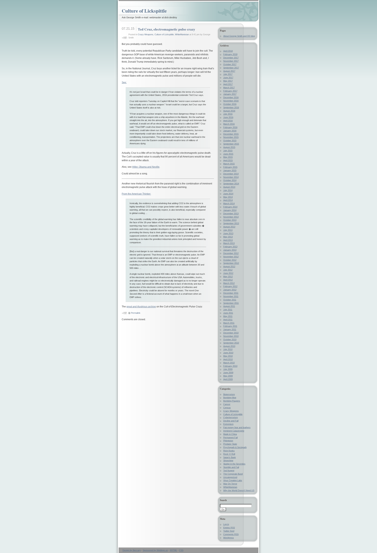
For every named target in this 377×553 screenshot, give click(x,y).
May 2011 (227, 316)
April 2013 (228, 240)
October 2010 (229, 339)
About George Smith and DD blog (239, 36)
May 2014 (228, 197)
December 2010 (231, 333)
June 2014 (228, 193)
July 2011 (227, 309)
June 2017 (228, 77)
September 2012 (231, 263)
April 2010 (228, 359)
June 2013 (228, 233)
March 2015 (229, 164)
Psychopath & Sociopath (235, 447)
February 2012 (230, 286)
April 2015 (228, 160)
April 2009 (228, 379)
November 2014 (231, 177)
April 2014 (228, 200)
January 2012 (229, 290)
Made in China (230, 434)
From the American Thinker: (136, 193)
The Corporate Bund (233, 474)
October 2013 (229, 220)
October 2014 (229, 180)
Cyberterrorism (230, 417)
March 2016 (229, 124)
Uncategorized (230, 477)
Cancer (226, 404)
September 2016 (231, 107)
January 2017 (229, 94)
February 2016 (230, 127)
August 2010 (229, 346)
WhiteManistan (182, 34)
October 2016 (229, 104)
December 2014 (231, 174)
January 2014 (229, 210)
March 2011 (228, 323)
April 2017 (228, 84)
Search (223, 500)
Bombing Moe (229, 397)
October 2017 (229, 64)
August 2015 (229, 147)
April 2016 (228, 120)
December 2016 (231, 97)
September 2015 (231, 144)
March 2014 (229, 203)
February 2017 (230, 91)
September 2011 (231, 303)
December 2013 (231, 213)
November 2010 (231, 336)
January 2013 (229, 250)
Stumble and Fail (231, 467)
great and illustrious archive (141, 306)
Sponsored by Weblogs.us (155, 550)
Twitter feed (228, 531)
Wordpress (228, 537)
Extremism (228, 424)
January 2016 (229, 130)
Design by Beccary (132, 550)
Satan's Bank (229, 457)
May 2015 (228, 157)
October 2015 (229, 140)
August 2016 (229, 111)
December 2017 (231, 57)
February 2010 (230, 366)
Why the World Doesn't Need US (238, 490)
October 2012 (229, 260)
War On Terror (230, 484)
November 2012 (231, 256)
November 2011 (230, 296)
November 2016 (231, 101)
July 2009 (227, 369)
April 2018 (228, 51)
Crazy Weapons (145, 34)
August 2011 (229, 306)
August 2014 (229, 187)
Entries (229, 527)
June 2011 (228, 313)
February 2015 (230, 167)
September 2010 (231, 343)
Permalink (135, 313)
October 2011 (229, 300)
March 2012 (229, 283)
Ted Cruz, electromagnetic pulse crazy (166, 29)
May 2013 (228, 237)
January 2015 (229, 170)
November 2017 (231, 61)
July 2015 (227, 150)
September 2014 (231, 183)
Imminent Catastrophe (233, 431)
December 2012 (231, 253)
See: (124, 82)
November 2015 (231, 137)
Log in (226, 524)
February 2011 (230, 326)
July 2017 (227, 74)
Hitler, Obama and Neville (145, 167)
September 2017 (231, 68)
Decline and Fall (230, 421)
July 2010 (227, 349)
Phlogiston (228, 440)
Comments (231, 534)
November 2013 (231, 217)
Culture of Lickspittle (144, 10)
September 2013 (231, 223)
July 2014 (227, 190)
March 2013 (229, 243)
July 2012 (227, 270)
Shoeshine (228, 460)
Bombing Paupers (231, 401)
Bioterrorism (229, 394)
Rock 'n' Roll (229, 454)
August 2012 (229, 266)
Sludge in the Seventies (234, 464)
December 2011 (230, 293)
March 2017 (229, 87)
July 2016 (227, 114)
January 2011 (229, 329)
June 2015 (228, 154)
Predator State (230, 444)
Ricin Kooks (229, 450)
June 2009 (228, 372)
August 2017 (229, 71)
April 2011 (227, 319)
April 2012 (228, 280)
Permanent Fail (230, 437)
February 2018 (230, 54)
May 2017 (228, 81)
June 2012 (228, 273)
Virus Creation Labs (232, 480)
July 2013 (227, 230)
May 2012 (228, 276)
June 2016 (228, 117)
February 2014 (230, 207)
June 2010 (228, 352)
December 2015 (231, 134)
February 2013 (230, 246)
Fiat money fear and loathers (237, 427)
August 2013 (229, 227)
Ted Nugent (228, 470)
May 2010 (228, 356)
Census (227, 407)
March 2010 (229, 363)
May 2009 (228, 376)
